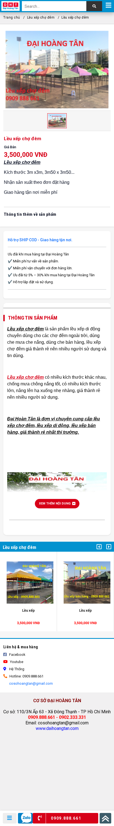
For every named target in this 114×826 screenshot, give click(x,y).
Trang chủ (11, 17)
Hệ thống (16, 669)
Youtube (16, 662)
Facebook (16, 654)
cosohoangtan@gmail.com (30, 683)
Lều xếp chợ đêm (41, 17)
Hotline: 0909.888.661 (26, 676)
